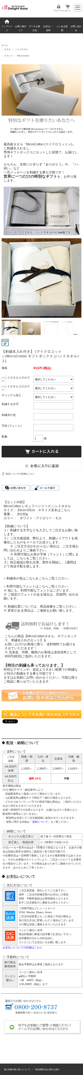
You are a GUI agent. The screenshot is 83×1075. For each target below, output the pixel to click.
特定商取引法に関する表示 (47, 1069)
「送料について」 (40, 821)
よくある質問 (62, 28)
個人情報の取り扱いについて (17, 1069)
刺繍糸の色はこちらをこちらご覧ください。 (38, 578)
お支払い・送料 (48, 28)
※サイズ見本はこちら (54, 510)
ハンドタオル (21, 49)
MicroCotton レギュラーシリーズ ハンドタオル (37, 506)
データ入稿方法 (34, 28)
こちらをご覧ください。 (34, 558)
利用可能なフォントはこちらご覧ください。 (38, 586)
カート (67, 10)
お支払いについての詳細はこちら (22, 947)
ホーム (5, 45)
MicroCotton (23, 56)
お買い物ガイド (20, 28)
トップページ (6, 28)
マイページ (59, 10)
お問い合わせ (76, 28)
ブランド (8, 56)
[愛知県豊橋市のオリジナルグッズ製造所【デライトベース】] (15, 10)
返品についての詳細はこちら (20, 473)
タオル (7, 49)
